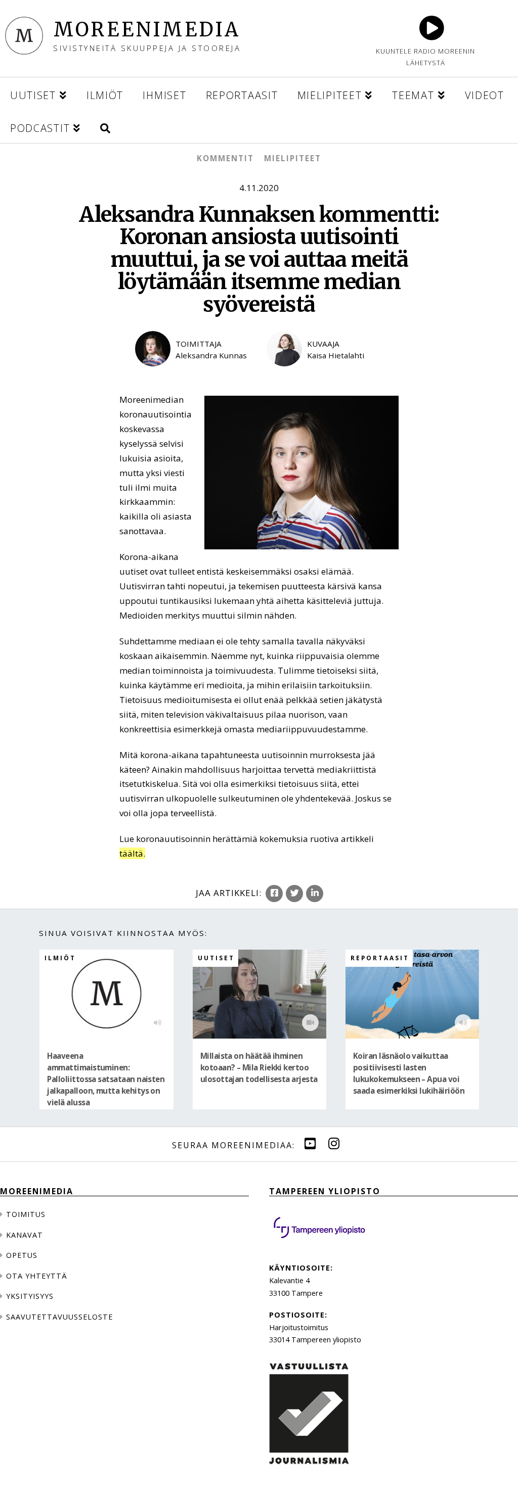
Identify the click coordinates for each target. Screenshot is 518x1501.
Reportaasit (380, 958)
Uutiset (216, 958)
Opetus (21, 1255)
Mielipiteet (292, 158)
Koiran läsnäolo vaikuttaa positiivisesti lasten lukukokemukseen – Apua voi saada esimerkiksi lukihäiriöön (408, 1073)
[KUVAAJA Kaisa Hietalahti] (325, 374)
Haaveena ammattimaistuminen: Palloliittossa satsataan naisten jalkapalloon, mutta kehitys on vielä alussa (105, 1079)
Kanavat (24, 1235)
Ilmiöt (60, 958)
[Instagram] (333, 1143)
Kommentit (225, 158)
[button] (105, 126)
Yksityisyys (30, 1296)
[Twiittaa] (294, 893)
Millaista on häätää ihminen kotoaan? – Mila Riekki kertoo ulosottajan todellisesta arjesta (259, 1067)
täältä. (132, 853)
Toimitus (26, 1214)
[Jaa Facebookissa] (274, 893)
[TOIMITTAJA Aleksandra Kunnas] (193, 374)
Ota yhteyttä (36, 1276)
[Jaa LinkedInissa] (314, 893)
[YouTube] (310, 1143)
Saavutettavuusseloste (59, 1317)
